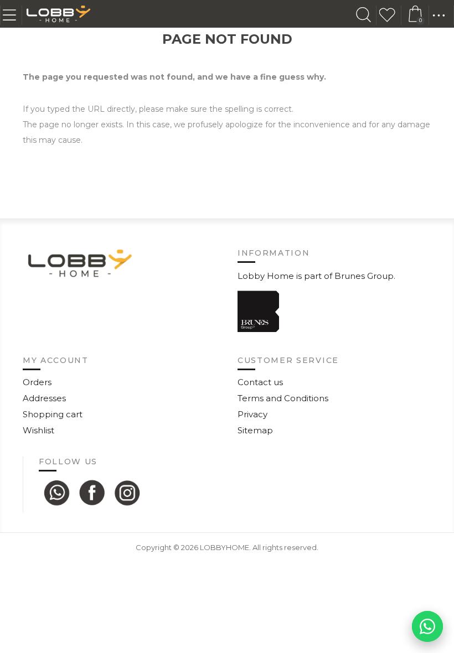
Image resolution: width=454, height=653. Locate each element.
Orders (37, 382)
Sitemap (255, 430)
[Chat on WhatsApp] (427, 626)
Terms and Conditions (283, 398)
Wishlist (390, 15)
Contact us (260, 382)
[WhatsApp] (56, 492)
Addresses (44, 398)
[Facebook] (92, 492)
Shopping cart (52, 414)
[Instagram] (127, 492)
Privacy (252, 414)
